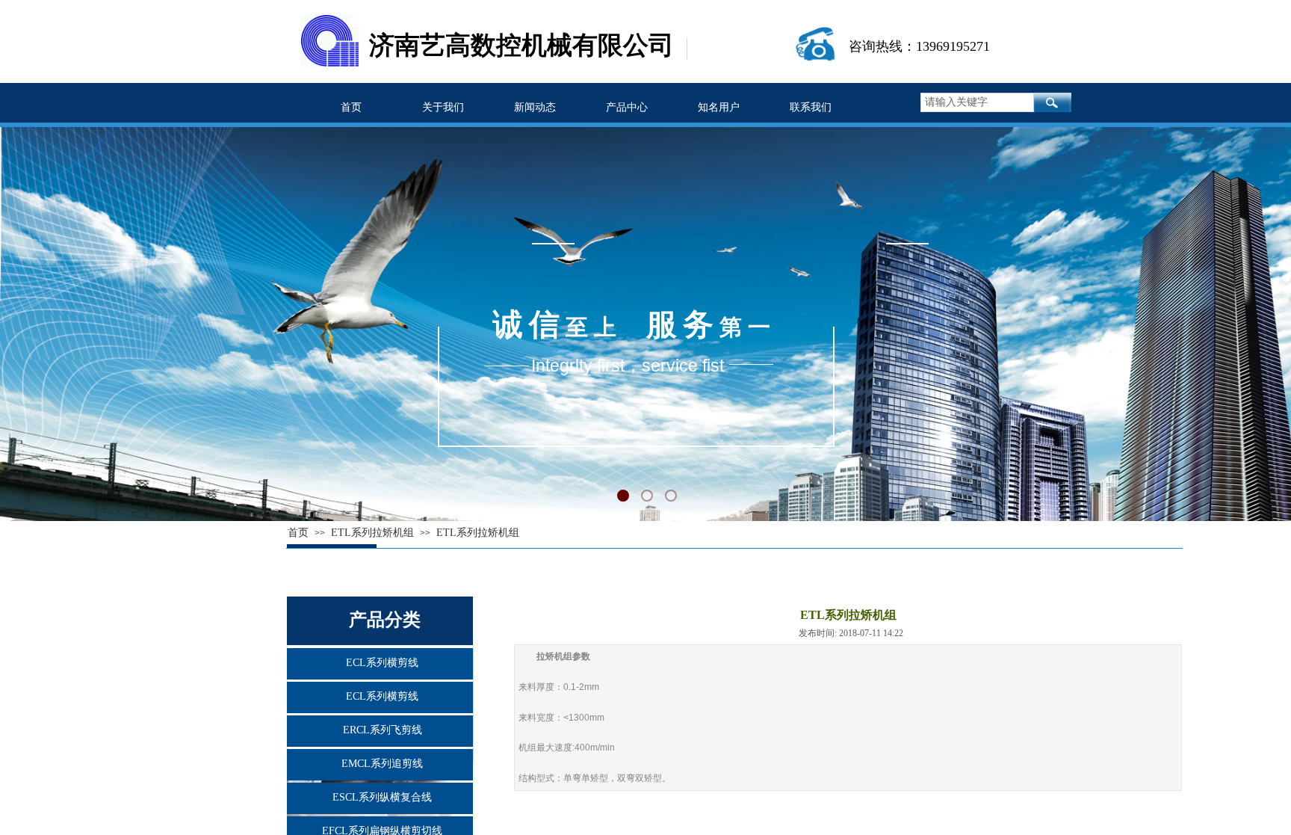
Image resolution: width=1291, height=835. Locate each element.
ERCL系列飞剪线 (382, 730)
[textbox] (977, 102)
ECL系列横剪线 (382, 662)
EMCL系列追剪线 (382, 763)
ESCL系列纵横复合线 (382, 797)
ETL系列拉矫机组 (477, 532)
